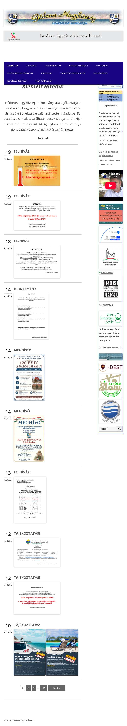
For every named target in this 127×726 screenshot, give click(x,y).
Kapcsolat (46, 73)
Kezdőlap (12, 65)
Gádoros (32, 65)
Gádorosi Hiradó (78, 65)
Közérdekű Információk (20, 73)
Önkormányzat (53, 65)
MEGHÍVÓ (22, 411)
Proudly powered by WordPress (19, 720)
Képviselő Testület (17, 80)
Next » (56, 688)
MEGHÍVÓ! (22, 349)
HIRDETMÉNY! (25, 288)
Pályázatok (102, 65)
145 (43, 688)
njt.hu (102, 135)
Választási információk (72, 73)
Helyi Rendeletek (43, 80)
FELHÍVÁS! (22, 151)
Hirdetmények (101, 73)
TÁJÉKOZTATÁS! (27, 533)
